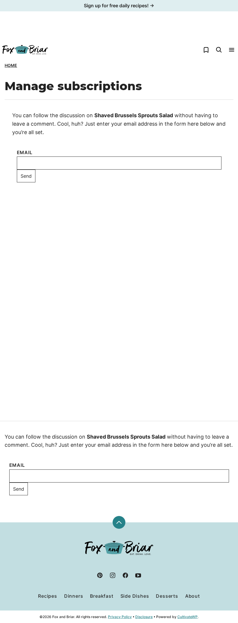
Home (11, 65)
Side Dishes (134, 596)
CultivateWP (187, 617)
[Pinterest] (99, 575)
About (192, 596)
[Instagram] (112, 575)
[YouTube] (138, 575)
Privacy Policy (120, 617)
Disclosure (144, 617)
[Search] (218, 49)
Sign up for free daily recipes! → (119, 5)
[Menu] (231, 49)
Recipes (47, 596)
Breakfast (101, 596)
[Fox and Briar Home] (25, 49)
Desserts (167, 596)
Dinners (73, 596)
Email (25, 152)
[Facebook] (125, 575)
